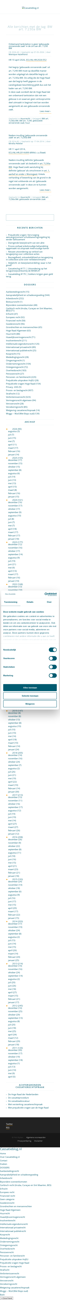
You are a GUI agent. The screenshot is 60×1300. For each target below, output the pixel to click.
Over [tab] (49, 602)
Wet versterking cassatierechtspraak (25, 1104)
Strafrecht (10, 393)
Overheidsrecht (13, 370)
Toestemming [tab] (10, 602)
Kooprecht (11, 353)
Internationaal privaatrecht (19, 347)
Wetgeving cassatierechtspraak (20, 410)
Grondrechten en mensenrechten (22, 327)
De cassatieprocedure (18, 1097)
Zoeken (3, 1164)
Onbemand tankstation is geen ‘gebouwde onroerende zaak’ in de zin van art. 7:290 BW (29, 46)
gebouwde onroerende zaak (32, 199)
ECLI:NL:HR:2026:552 (36, 59)
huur (27, 123)
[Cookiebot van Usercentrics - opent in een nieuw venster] (44, 594)
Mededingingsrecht (15, 357)
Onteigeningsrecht (15, 367)
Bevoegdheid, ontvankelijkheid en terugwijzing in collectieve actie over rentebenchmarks (29, 258)
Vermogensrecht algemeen (19, 400)
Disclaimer (38, 1141)
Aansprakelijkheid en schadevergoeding (25, 295)
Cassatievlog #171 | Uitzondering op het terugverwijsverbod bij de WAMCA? (26, 269)
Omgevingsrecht (14, 360)
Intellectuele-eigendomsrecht (20, 343)
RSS (7, 1127)
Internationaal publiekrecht (19, 350)
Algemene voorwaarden (36, 1137)
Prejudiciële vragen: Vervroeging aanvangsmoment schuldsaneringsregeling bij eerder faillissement (28, 237)
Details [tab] (30, 602)
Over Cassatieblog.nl (10, 1157)
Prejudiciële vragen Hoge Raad (20, 383)
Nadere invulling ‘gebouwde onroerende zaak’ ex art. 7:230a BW (28, 136)
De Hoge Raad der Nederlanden (23, 1094)
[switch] (53, 658)
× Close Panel (6, 1298)
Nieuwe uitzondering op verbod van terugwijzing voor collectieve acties (24, 252)
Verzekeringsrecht (14, 407)
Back (2, 1294)
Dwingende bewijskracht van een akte (26, 242)
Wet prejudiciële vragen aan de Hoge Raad (28, 1107)
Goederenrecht (13, 323)
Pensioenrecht (13, 373)
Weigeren (30, 704)
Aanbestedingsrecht (15, 291)
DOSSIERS (4, 1167)
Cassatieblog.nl (11, 1149)
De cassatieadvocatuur (19, 1101)
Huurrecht (25, 118)
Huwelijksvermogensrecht (18, 337)
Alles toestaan (30, 687)
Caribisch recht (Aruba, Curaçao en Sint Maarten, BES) (29, 309)
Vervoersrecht (12, 403)
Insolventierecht (13, 340)
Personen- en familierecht (18, 377)
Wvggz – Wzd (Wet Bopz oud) (20, 413)
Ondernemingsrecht (15, 363)
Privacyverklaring (24, 1141)
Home (3, 1153)
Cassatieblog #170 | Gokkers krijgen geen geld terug (29, 275)
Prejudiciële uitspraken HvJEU (20, 380)
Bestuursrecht (12, 301)
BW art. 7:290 (25, 120)
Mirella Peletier (16, 143)
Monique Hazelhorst (18, 54)
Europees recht (13, 317)
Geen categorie (7, 1199)
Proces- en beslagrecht (17, 390)
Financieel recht (13, 320)
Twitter (9, 1124)
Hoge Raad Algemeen (16, 330)
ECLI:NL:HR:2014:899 (19, 152)
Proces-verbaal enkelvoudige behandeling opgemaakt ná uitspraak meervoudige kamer (27, 247)
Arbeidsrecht (12, 298)
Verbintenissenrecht (15, 397)
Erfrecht (10, 314)
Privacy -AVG (12, 387)
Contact (3, 1160)
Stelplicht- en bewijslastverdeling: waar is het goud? (28, 264)
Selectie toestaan (30, 695)
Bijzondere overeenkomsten (19, 305)
